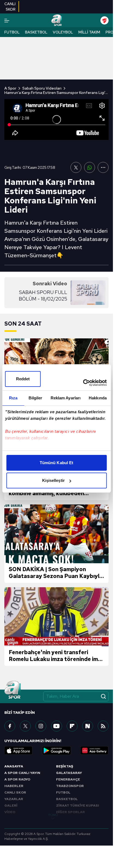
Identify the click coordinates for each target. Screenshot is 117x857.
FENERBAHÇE (68, 779)
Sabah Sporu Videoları (41, 88)
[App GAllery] (94, 750)
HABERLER (13, 786)
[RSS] (103, 726)
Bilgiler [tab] (35, 398)
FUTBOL (63, 792)
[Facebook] (9, 726)
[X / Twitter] (25, 726)
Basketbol (36, 32)
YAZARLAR (13, 799)
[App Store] (18, 750)
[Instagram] (40, 726)
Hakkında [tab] (98, 398)
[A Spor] (56, 20)
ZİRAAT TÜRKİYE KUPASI (77, 805)
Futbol (12, 32)
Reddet (23, 379)
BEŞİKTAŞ (64, 766)
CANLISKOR (10, 6)
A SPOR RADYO (17, 779)
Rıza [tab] (13, 398)
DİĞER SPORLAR (70, 812)
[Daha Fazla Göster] (103, 167)
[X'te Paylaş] (75, 167)
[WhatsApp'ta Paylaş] (89, 167)
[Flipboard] (72, 726)
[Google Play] (56, 750)
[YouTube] (56, 726)
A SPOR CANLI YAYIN (22, 773)
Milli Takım (89, 32)
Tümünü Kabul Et (56, 462)
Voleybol (63, 32)
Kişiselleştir (53, 480)
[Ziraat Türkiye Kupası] (104, 20)
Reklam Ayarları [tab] (66, 398)
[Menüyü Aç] (6, 20)
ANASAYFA (13, 766)
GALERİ (10, 805)
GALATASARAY (69, 773)
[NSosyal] (87, 726)
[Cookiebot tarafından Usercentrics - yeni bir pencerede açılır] (83, 382)
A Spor (10, 88)
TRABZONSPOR (70, 786)
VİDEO (9, 812)
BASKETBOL (67, 799)
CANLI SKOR (15, 792)
